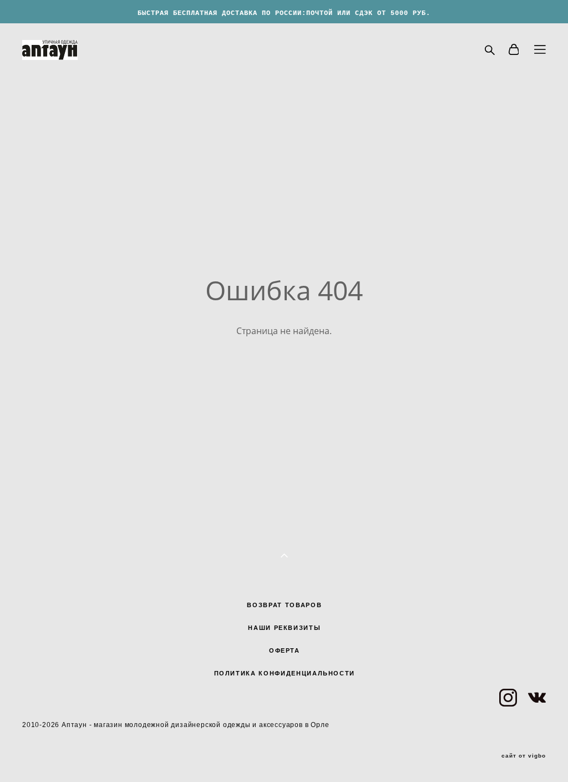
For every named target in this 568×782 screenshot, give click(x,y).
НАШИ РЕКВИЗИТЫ (284, 627)
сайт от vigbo (523, 756)
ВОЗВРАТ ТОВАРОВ (284, 605)
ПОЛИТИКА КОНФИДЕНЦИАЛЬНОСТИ (285, 673)
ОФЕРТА (284, 650)
